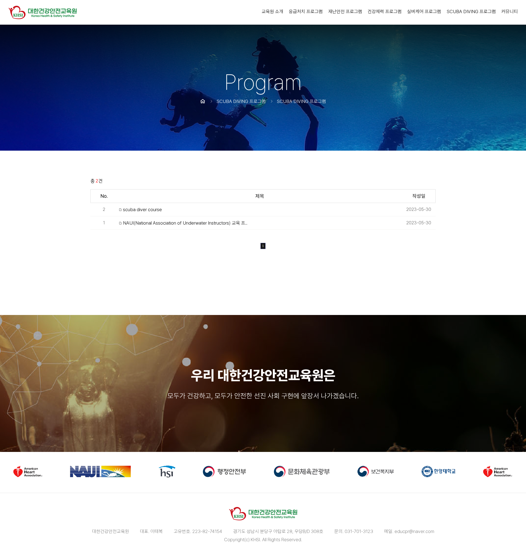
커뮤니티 (509, 11)
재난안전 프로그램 (345, 11)
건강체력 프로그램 (385, 11)
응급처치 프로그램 (306, 11)
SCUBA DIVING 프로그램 (471, 11)
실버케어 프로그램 (424, 11)
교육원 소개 (272, 11)
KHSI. (256, 539)
